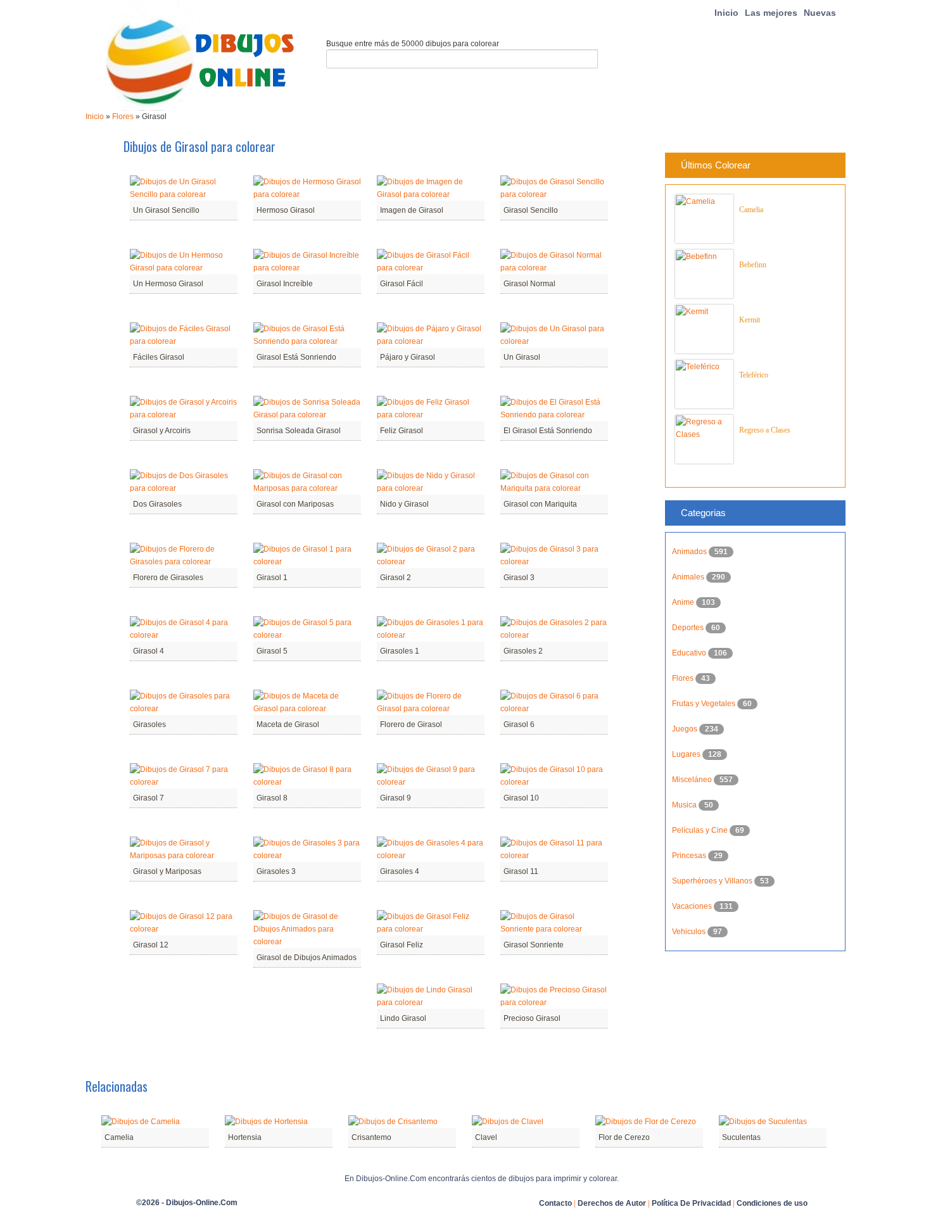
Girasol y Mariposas (167, 871)
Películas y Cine (701, 830)
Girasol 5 (272, 651)
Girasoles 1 (399, 651)
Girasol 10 (521, 798)
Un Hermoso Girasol (168, 283)
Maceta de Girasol (287, 724)
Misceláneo (693, 779)
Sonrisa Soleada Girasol (298, 430)
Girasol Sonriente (534, 944)
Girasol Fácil (401, 283)
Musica (685, 804)
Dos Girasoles (157, 504)
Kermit (749, 319)
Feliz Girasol (401, 430)
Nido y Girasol (404, 504)
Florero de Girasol (411, 724)
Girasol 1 (272, 577)
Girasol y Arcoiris (162, 430)
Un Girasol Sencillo (166, 210)
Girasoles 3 (276, 871)
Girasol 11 (521, 871)
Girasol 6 (519, 724)
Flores (123, 116)
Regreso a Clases (764, 430)
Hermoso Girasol (285, 210)
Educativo (690, 652)
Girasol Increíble (284, 283)
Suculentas (741, 1137)
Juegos (685, 728)
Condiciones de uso (772, 1203)
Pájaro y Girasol (407, 357)
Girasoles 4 (399, 871)
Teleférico (753, 374)
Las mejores (771, 13)
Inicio (726, 13)
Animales (689, 577)
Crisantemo (371, 1137)
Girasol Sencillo (531, 210)
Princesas (690, 855)
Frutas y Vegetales (704, 703)
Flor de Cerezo (624, 1137)
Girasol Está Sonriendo (296, 357)
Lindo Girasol (403, 1018)
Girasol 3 (519, 577)
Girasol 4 (148, 651)
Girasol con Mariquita (540, 504)
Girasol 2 (395, 577)
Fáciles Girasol (158, 357)
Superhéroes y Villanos (713, 880)
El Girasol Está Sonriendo (548, 430)
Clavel (486, 1137)
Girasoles (149, 724)
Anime (684, 602)
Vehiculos (689, 931)
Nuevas (820, 13)
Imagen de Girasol (411, 210)
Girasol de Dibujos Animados (306, 957)
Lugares (687, 754)
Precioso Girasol (532, 1018)
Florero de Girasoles (168, 577)
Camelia (751, 209)
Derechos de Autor (612, 1203)
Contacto (555, 1203)
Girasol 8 (272, 798)
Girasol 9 (395, 798)
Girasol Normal (529, 283)
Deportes (689, 627)
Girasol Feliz (401, 944)
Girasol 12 (150, 944)
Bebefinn (752, 264)
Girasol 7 (148, 798)
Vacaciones (693, 906)
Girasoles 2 (523, 651)
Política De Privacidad (691, 1203)
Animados (690, 551)
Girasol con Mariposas (295, 504)
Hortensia (245, 1137)
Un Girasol (522, 357)
